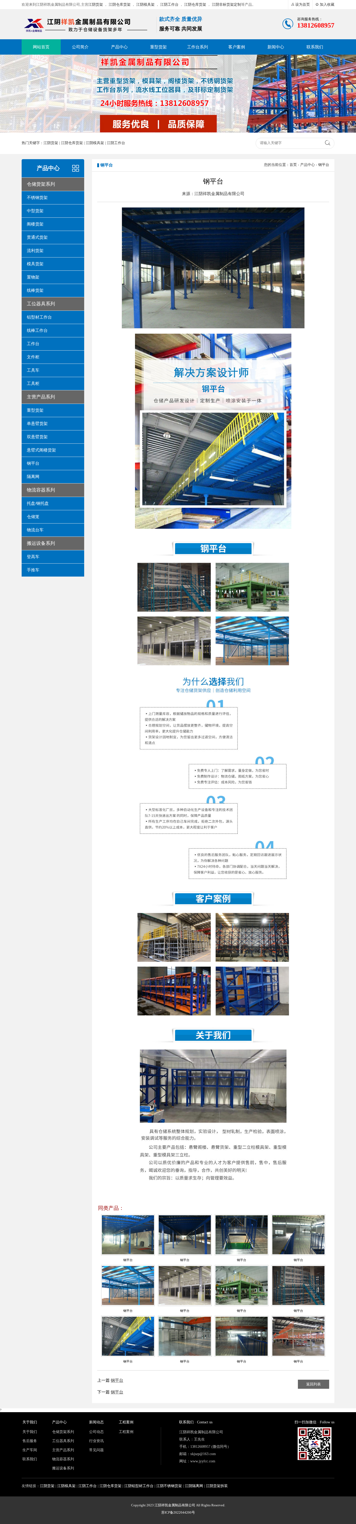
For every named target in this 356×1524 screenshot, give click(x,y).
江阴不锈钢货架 (169, 1486)
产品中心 (307, 165)
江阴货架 (95, 5)
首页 (293, 165)
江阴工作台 (169, 5)
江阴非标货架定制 (226, 5)
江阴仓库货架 (120, 5)
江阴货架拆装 (217, 1486)
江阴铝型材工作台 (139, 1486)
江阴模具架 (145, 5)
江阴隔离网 (194, 1486)
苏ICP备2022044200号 (178, 1512)
